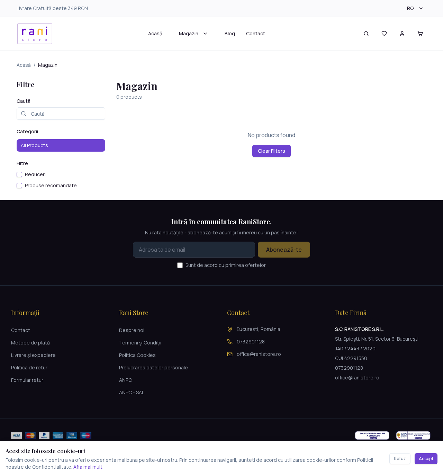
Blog (230, 33)
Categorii (27, 131)
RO (410, 8)
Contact (255, 33)
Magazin (188, 33)
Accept (426, 458)
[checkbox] (19, 174)
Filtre (22, 163)
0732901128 (251, 341)
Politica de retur (29, 367)
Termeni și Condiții (140, 342)
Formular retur (27, 380)
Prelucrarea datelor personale (153, 367)
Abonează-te (284, 249)
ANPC (125, 380)
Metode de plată (30, 342)
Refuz (400, 458)
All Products (34, 145)
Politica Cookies (137, 355)
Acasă (155, 33)
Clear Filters (271, 150)
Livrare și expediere (33, 355)
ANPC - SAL (131, 392)
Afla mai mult (87, 467)
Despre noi (131, 330)
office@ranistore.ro (259, 354)
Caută (23, 101)
